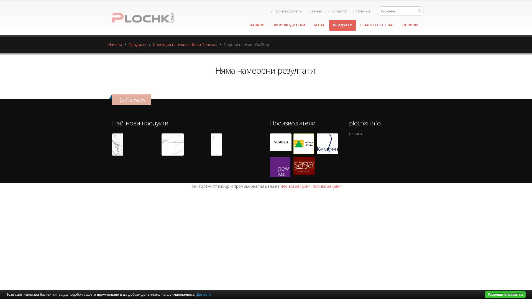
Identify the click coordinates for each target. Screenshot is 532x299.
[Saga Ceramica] (304, 167)
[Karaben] (327, 143)
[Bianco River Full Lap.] (216, 144)
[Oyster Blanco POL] (117, 144)
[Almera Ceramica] (280, 143)
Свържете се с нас (377, 25)
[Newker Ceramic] (280, 167)
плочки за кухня (296, 186)
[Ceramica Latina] (303, 143)
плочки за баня (327, 186)
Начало (257, 25)
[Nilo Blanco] (173, 144)
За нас (316, 11)
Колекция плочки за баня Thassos (185, 44)
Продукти (339, 11)
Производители (288, 11)
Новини (363, 11)
